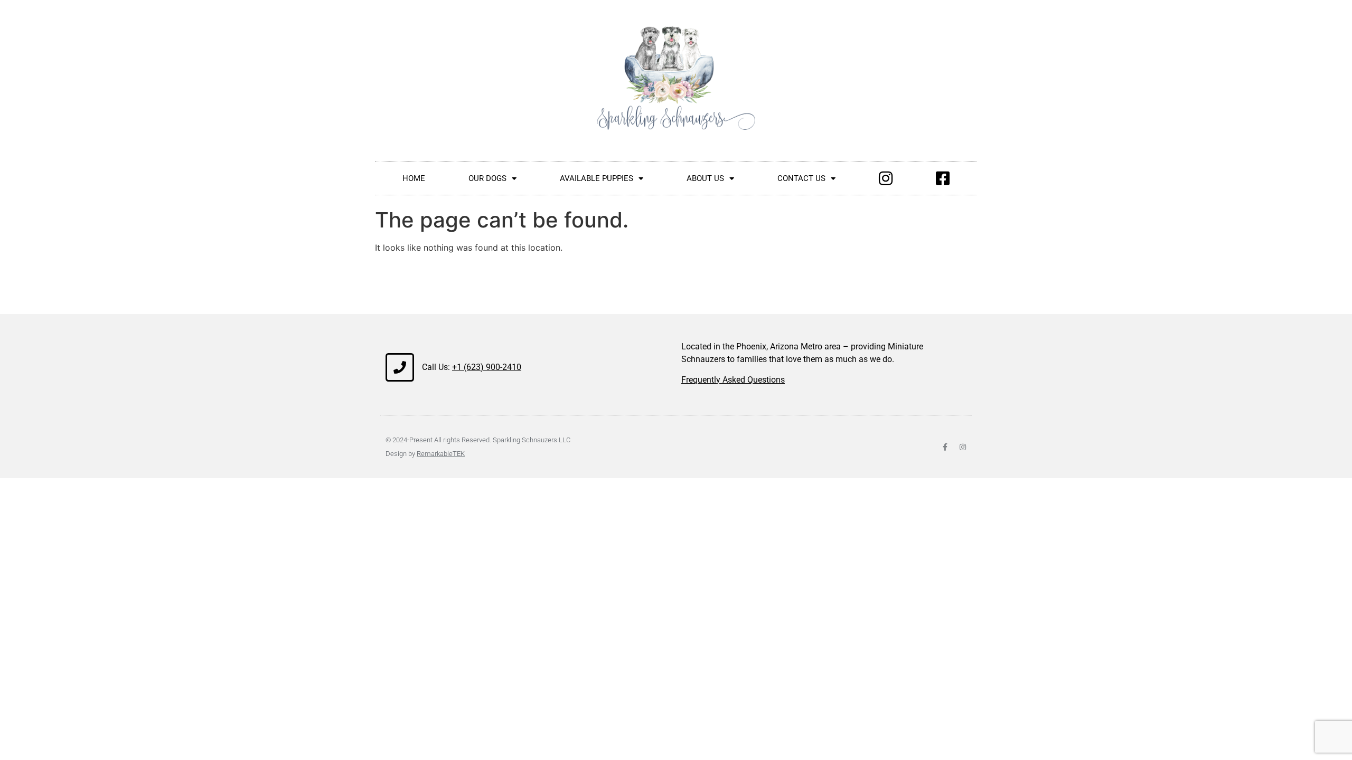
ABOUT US (705, 178)
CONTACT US (801, 178)
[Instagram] (962, 447)
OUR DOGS (487, 178)
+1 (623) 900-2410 (486, 367)
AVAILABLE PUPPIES (596, 178)
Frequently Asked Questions (733, 380)
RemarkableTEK (441, 454)
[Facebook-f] (945, 447)
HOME (413, 178)
